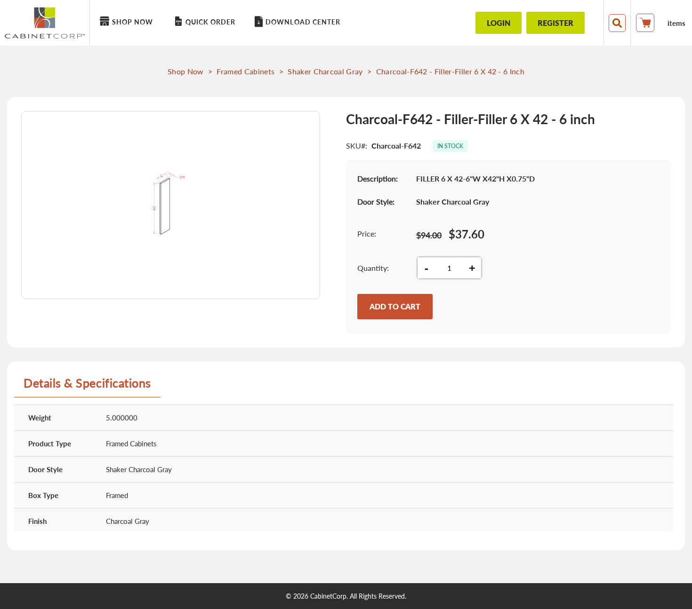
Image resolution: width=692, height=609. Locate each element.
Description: (377, 178)
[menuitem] (128, 22)
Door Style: (375, 201)
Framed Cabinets (245, 71)
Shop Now (186, 71)
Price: (366, 233)
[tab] (87, 386)
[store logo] (47, 23)
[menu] (273, 23)
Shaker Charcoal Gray (325, 71)
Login (498, 22)
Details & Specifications (87, 383)
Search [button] (617, 23)
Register (555, 22)
